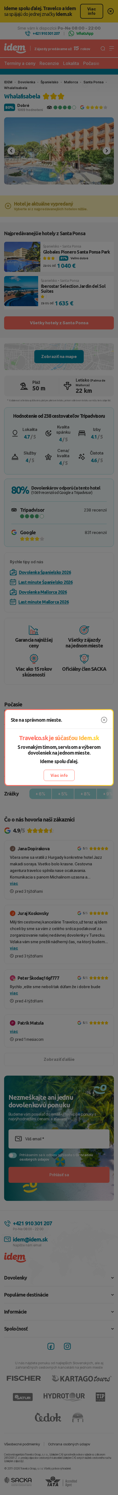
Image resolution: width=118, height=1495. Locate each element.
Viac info (59, 775)
